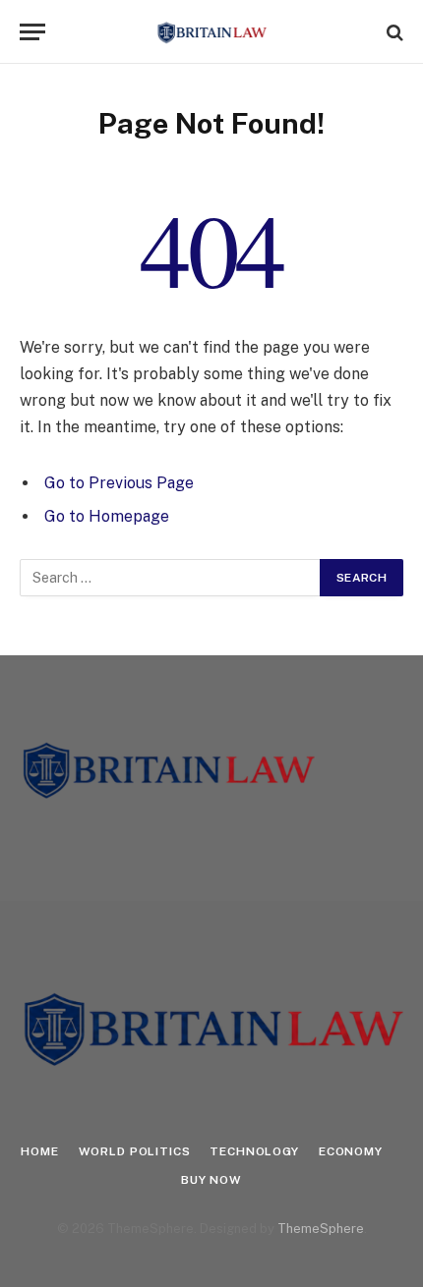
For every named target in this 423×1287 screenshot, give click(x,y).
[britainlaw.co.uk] (212, 32)
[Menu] (32, 32)
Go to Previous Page (119, 483)
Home (39, 1151)
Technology (254, 1151)
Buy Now (211, 1180)
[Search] (393, 32)
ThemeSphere (320, 1228)
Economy (351, 1151)
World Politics (135, 1151)
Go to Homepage (106, 516)
